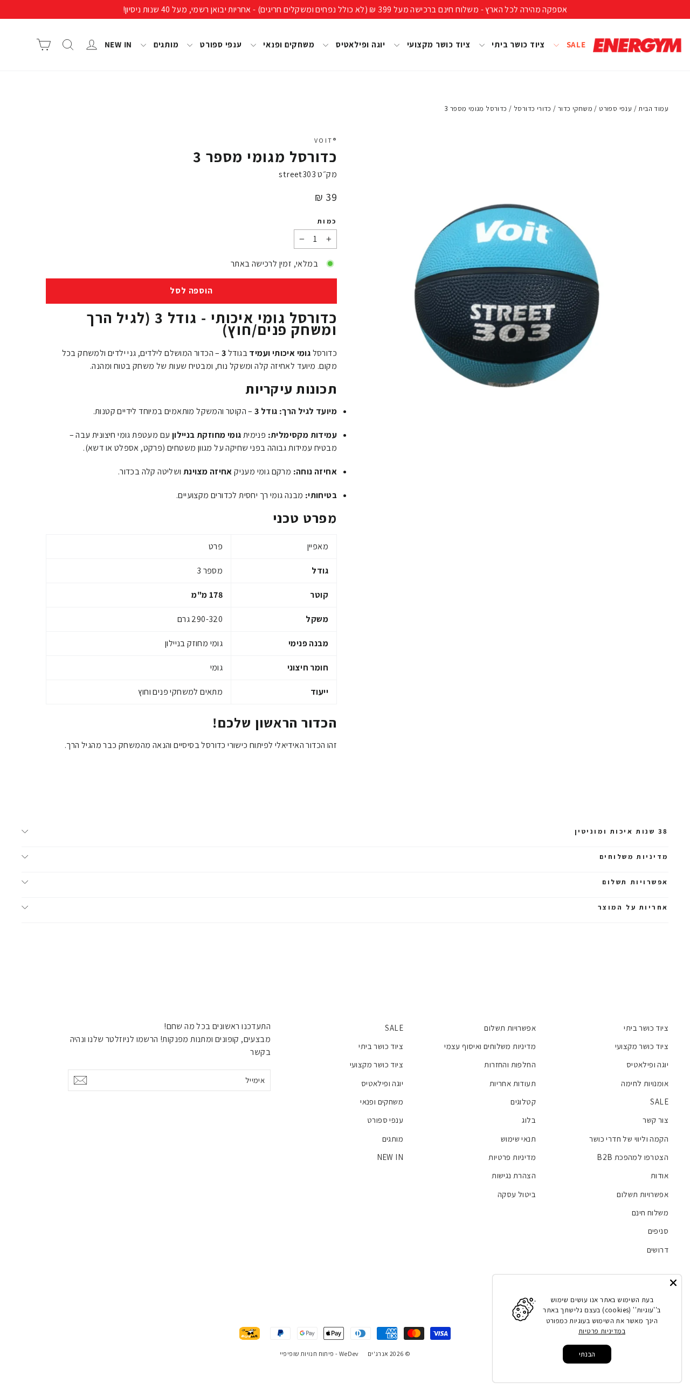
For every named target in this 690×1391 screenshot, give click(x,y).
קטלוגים (523, 1101)
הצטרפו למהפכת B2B (632, 1157)
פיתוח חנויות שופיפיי (307, 1354)
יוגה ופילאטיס (359, 44)
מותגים (164, 44)
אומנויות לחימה (644, 1083)
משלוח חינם (650, 1212)
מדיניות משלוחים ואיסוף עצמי (490, 1046)
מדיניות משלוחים (633, 856)
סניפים (658, 1231)
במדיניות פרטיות (601, 1331)
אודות (659, 1175)
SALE (575, 44)
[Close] (673, 1282)
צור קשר (655, 1120)
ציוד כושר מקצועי (438, 44)
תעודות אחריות (512, 1083)
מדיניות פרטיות (512, 1157)
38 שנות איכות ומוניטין (621, 831)
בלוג (529, 1120)
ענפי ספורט (220, 44)
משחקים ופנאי (288, 44)
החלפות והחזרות (510, 1064)
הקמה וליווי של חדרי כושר (628, 1139)
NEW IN (119, 44)
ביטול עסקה (517, 1194)
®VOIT (325, 140)
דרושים (657, 1250)
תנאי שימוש (518, 1139)
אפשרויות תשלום (635, 881)
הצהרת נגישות (514, 1175)
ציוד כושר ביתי (517, 44)
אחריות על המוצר (633, 907)
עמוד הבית (653, 108)
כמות (327, 221)
